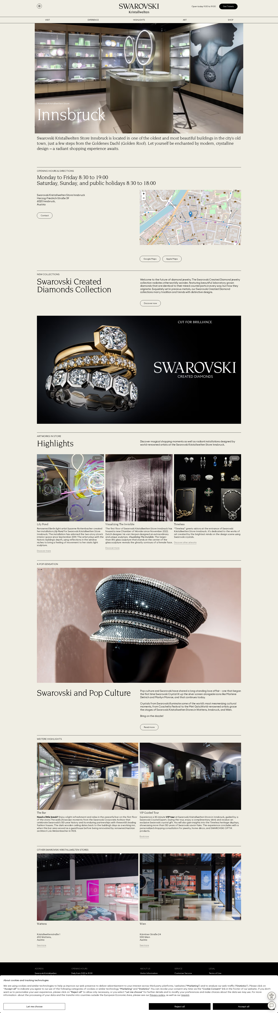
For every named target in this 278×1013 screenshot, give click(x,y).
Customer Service (183, 973)
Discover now (150, 303)
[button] (190, 214)
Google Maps (150, 259)
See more (41, 945)
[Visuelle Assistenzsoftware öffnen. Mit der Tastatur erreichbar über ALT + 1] (272, 996)
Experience (93, 20)
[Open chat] (272, 1005)
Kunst (97, 458)
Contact (45, 215)
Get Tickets (228, 6)
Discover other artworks (185, 542)
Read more (149, 727)
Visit (47, 20)
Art (185, 20)
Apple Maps (172, 259)
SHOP (230, 20)
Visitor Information (149, 973)
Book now (144, 836)
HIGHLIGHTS (139, 20)
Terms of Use (215, 973)
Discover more (44, 551)
